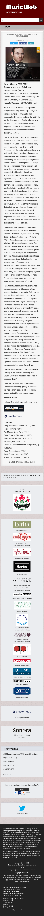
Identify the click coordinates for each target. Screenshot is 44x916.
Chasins (18, 462)
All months (7, 774)
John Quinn (16, 889)
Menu (7, 27)
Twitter (15, 43)
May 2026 (6, 769)
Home (8, 35)
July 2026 (6, 761)
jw (22, 462)
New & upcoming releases (22, 545)
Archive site (27, 848)
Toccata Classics (29, 462)
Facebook (24, 43)
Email (31, 43)
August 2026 (7, 758)
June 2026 (7, 765)
